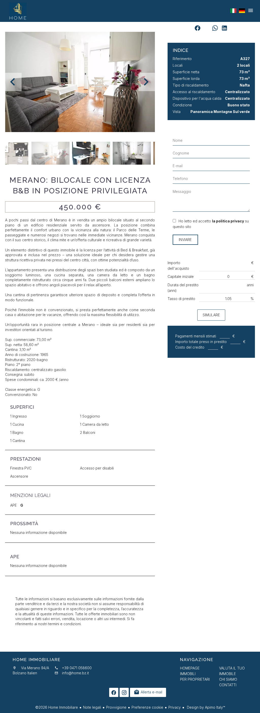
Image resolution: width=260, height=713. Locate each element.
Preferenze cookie (147, 707)
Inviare (185, 239)
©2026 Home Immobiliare (56, 707)
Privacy (174, 707)
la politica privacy (228, 221)
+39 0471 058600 (77, 668)
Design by (205, 707)
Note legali (92, 707)
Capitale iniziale (181, 276)
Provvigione (116, 707)
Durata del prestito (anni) (183, 288)
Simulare (211, 315)
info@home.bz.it (75, 673)
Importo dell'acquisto (178, 265)
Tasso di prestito (181, 298)
